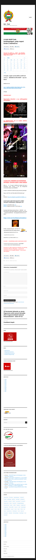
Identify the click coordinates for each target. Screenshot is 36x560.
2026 (5, 379)
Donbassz (11, 497)
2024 (5, 72)
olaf (19, 507)
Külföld (5, 551)
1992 (21, 206)
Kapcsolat (5, 553)
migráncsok (23, 505)
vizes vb (22, 511)
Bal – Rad (7, 24)
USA (19, 511)
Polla (7, 88)
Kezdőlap (5, 541)
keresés (10, 501)
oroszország (23, 507)
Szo (21, 59)
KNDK (14, 501)
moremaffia (11, 507)
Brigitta (18, 87)
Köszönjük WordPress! (10, 556)
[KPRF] (10, 336)
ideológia (17, 499)
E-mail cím (6, 290)
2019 (5, 388)
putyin (12, 509)
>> (24, 57)
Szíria (22, 509)
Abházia (5, 206)
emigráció (22, 497)
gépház (13, 499)
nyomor (15, 507)
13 (21, 63)
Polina (5, 88)
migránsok (6, 507)
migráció (18, 505)
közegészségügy (20, 503)
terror (5, 511)
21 (24, 65)
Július (8, 57)
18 (14, 65)
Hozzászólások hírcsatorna (10, 353)
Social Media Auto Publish (14, 559)
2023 (5, 383)
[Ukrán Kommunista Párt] (7, 366)
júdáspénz (22, 499)
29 (4, 69)
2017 (5, 391)
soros (16, 509)
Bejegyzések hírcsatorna (9, 351)
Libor (24, 87)
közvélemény (6, 505)
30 (7, 69)
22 (4, 67)
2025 (5, 380)
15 (4, 65)
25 (14, 67)
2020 (5, 387)
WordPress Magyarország (9, 354)
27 (21, 67)
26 (17, 67)
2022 (5, 384)
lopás (11, 505)
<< (4, 57)
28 (24, 67)
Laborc (21, 87)
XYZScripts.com (23, 559)
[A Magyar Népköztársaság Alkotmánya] (9, 456)
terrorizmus (9, 511)
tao (24, 509)
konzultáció (18, 501)
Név (5, 286)
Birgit (16, 87)
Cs (14, 59)
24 (11, 67)
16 (7, 65)
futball (5, 499)
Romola (16, 88)
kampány (6, 501)
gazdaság (9, 499)
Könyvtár (5, 548)
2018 (5, 389)
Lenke (5, 87)
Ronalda (19, 88)
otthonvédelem (7, 509)
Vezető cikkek (14, 260)
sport (19, 509)
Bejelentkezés (7, 350)
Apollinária (12, 87)
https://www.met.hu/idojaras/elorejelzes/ (15, 218)
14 (24, 63)
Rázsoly (9, 88)
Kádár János (6, 503)
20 (21, 65)
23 (7, 67)
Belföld (11, 260)
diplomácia (6, 497)
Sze (11, 59)
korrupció (23, 501)
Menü (30, 17)
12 (17, 63)
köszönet (14, 503)
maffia (14, 505)
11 (14, 63)
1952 (15, 204)
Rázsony (13, 88)
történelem (15, 511)
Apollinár (8, 87)
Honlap (5, 295)
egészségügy (16, 497)
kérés (11, 503)
